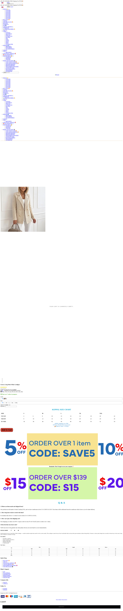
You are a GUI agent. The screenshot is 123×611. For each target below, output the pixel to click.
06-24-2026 (8, 17)
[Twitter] (14, 530)
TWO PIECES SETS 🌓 (8, 566)
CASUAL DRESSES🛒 (8, 26)
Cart (8, 2)
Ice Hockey (8, 32)
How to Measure (6, 572)
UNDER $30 (8, 57)
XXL (16, 402)
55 (2, 391)
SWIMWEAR (6, 27)
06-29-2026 (8, 13)
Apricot (5, 398)
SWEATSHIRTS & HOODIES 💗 (10, 565)
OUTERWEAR (9, 71)
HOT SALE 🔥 (6, 19)
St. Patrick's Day (9, 36)
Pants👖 (5, 25)
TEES (5, 51)
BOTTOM (5, 23)
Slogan (7, 41)
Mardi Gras (8, 34)
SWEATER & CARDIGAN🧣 (9, 53)
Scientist (7, 40)
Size (1, 400)
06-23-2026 (8, 18)
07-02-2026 (8, 10)
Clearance (5, 20)
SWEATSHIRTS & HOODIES (12, 66)
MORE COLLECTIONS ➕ (9, 60)
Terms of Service (64, 599)
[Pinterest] (18, 530)
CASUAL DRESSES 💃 (8, 564)
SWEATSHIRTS (9, 70)
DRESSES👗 (6, 45)
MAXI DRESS (9, 47)
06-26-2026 (8, 14)
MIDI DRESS (8, 46)
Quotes (7, 39)
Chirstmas (5, 50)
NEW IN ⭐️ (6, 9)
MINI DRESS (8, 52)
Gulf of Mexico (9, 33)
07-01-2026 (8, 11)
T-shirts (5, 31)
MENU (8, 6)
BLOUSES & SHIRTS (10, 68)
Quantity (3, 406)
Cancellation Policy (7, 574)
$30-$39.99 (8, 58)
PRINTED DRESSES (10, 65)
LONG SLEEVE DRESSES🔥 (12, 63)
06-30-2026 (8, 12)
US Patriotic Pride (9, 44)
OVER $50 (8, 59)
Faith (7, 38)
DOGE (7, 43)
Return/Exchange (6, 575)
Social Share (4, 530)
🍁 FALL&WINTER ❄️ (8, 54)
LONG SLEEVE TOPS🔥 (11, 61)
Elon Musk (8, 37)
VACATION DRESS (10, 48)
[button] (4, 387)
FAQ (4, 571)
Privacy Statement (58, 599)
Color (2, 396)
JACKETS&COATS (10, 67)
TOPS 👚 (5, 30)
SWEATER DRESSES (10, 64)
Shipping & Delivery (7, 576)
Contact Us (5, 583)
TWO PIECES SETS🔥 (8, 21)
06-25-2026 (8, 16)
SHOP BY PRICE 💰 (8, 56)
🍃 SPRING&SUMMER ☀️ (9, 29)
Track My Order (6, 577)
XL (12, 402)
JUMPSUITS (6, 24)
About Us (5, 582)
